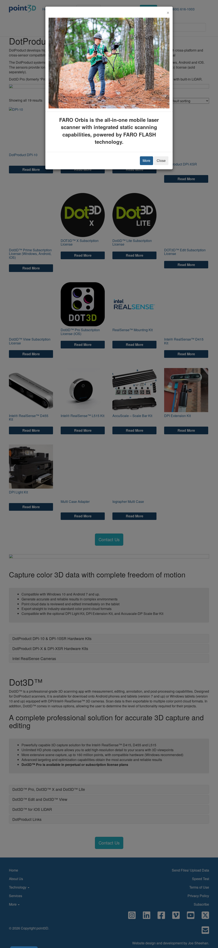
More (146, 160)
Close (161, 160)
